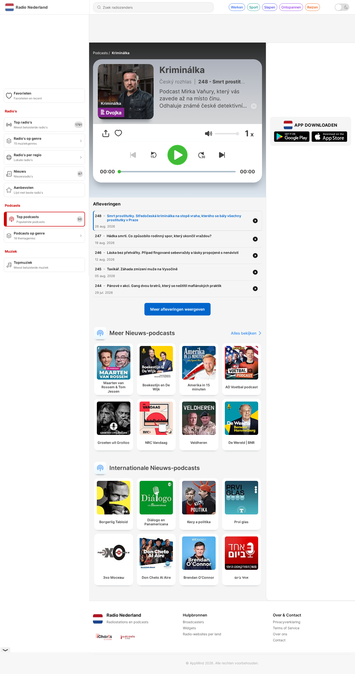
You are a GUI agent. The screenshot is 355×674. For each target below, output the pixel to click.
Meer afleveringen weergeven (177, 309)
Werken (237, 7)
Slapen (269, 7)
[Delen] (105, 133)
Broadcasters (193, 622)
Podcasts (100, 53)
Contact (279, 640)
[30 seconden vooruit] (201, 155)
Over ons (280, 634)
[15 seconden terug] (153, 155)
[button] (208, 133)
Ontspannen (291, 7)
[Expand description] (253, 106)
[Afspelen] (177, 155)
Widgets (189, 628)
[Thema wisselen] (342, 7)
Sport (253, 7)
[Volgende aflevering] (221, 155)
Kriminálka (120, 53)
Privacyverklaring (286, 622)
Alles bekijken (243, 333)
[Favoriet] (118, 133)
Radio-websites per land (202, 634)
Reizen (312, 7)
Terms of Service (286, 628)
